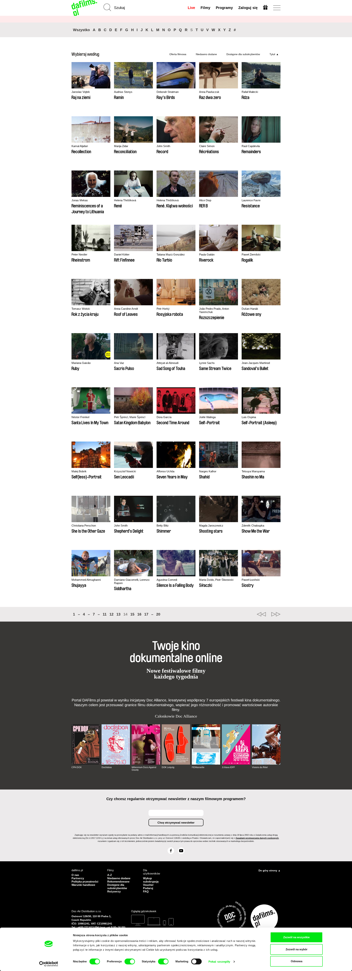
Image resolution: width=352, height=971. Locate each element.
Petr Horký (163, 308)
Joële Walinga (207, 417)
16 (139, 614)
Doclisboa (107, 767)
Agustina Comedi (167, 579)
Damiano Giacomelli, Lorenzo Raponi (131, 581)
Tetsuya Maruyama (253, 471)
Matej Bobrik (79, 471)
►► (275, 614)
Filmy (205, 8)
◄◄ (261, 614)
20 (158, 614)
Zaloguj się (248, 8)
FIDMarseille (198, 767)
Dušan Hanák (250, 308)
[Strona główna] (85, 8)
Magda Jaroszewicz (211, 525)
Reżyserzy (114, 891)
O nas (75, 875)
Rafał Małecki (250, 91)
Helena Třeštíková (125, 200)
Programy (224, 8)
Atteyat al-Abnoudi (167, 362)
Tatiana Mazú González (171, 254)
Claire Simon (206, 146)
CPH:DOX (77, 767)
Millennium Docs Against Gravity (144, 768)
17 (146, 614)
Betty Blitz (163, 525)
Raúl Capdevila (251, 146)
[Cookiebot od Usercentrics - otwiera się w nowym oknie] (49, 964)
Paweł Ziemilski (251, 254)
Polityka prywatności (85, 881)
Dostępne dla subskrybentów (243, 54)
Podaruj (148, 888)
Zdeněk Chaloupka (253, 525)
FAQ (146, 891)
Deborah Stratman (168, 91)
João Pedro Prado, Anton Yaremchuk (214, 310)
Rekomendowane (118, 881)
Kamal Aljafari (80, 146)
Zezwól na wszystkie (296, 937)
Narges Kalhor (207, 471)
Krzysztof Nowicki (125, 471)
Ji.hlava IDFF (228, 767)
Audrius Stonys (123, 91)
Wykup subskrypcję (151, 880)
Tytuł (272, 54)
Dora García (164, 417)
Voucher (148, 884)
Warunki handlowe (83, 884)
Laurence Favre (251, 200)
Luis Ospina (249, 417)
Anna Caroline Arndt (126, 308)
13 (118, 614)
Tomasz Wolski (81, 308)
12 (111, 614)
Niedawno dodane (206, 54)
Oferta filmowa (177, 54)
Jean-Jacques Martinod (256, 362)
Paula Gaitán (206, 254)
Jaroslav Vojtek (81, 91)
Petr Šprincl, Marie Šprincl (129, 417)
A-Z (109, 875)
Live (191, 8)
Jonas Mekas (80, 200)
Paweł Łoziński (251, 579)
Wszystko (81, 30)
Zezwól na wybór (296, 949)
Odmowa (296, 961)
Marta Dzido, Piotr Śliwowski (216, 579)
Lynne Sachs (207, 362)
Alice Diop (205, 200)
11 (105, 614)
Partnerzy (78, 878)
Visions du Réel (260, 767)
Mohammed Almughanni (86, 579)
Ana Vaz (119, 362)
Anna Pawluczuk (209, 91)
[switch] (129, 961)
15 (132, 614)
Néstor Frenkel (80, 417)
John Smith (163, 146)
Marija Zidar (121, 146)
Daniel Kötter (121, 254)
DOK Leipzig (168, 767)
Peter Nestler (79, 254)
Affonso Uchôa (165, 471)
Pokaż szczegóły (219, 961)
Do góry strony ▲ (269, 870)
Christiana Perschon (84, 525)
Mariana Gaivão (81, 362)
